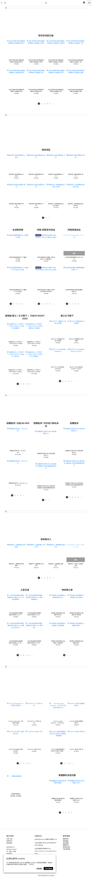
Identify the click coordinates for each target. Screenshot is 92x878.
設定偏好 (39, 868)
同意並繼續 (48, 868)
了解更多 (31, 864)
